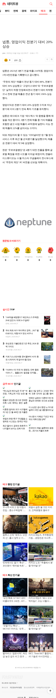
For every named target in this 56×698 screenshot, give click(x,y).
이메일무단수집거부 (43, 677)
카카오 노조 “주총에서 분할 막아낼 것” (41, 553)
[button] (50, 691)
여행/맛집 (9, 363)
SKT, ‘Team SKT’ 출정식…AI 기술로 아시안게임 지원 (41, 644)
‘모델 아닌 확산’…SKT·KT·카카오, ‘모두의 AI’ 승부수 (14, 617)
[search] (51, 3)
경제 (24, 11)
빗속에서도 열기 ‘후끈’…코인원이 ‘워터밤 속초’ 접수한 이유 (15, 553)
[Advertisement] (28, 24)
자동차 (8, 337)
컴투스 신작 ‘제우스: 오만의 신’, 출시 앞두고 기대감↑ (15, 526)
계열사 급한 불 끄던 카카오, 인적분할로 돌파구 (40, 498)
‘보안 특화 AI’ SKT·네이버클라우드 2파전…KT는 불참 (15, 589)
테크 (43, 11)
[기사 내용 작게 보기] (47, 61)
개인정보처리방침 (16, 677)
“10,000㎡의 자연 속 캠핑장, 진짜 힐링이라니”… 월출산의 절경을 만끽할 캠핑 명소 (22, 373)
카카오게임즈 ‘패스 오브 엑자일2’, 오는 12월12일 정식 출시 (40, 589)
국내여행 (9, 350)
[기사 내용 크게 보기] (51, 60)
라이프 (33, 11)
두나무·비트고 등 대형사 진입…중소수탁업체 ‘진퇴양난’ (14, 498)
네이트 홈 (21, 687)
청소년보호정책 (29, 677)
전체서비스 (34, 687)
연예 (15, 11)
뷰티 (7, 11)
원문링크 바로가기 (11, 241)
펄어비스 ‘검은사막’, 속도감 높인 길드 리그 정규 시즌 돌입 (15, 644)
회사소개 (5, 677)
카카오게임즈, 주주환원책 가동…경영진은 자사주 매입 (41, 526)
